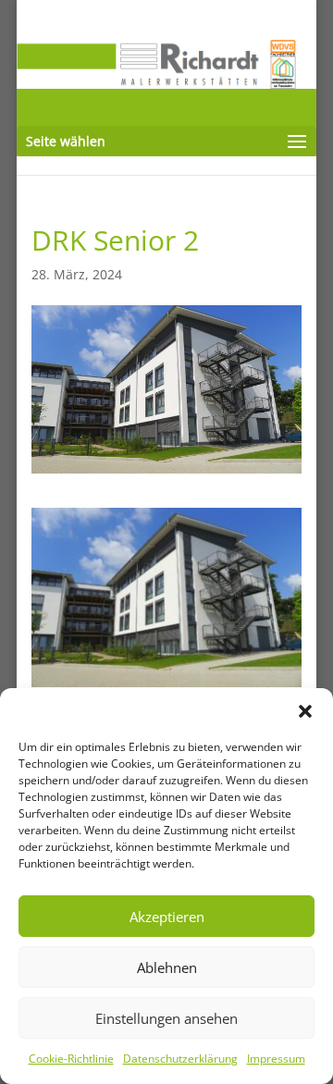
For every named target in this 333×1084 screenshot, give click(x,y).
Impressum (276, 1058)
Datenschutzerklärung (180, 1058)
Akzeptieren (167, 916)
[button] (305, 711)
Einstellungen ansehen (166, 1018)
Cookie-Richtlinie (71, 1058)
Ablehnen (167, 967)
